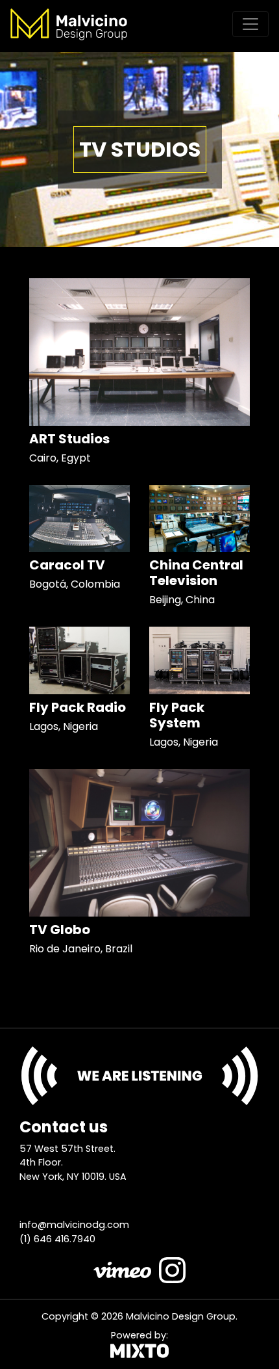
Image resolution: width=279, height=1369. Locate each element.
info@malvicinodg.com (74, 1224)
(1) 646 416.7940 (57, 1238)
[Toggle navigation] (250, 24)
